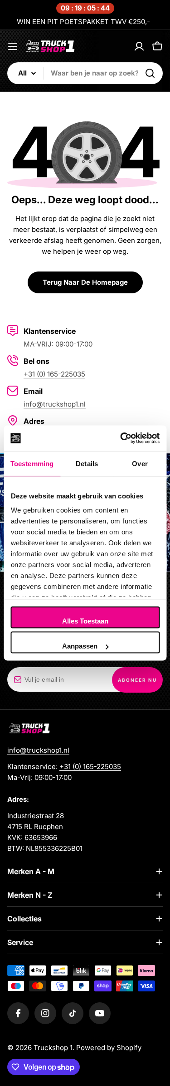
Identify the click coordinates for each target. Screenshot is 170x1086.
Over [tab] (139, 463)
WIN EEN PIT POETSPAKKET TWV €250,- (83, 21)
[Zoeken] (150, 73)
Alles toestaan (85, 620)
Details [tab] (87, 463)
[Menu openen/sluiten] (12, 46)
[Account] (139, 46)
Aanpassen (79, 646)
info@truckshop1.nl (55, 404)
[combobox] (85, 73)
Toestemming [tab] (31, 463)
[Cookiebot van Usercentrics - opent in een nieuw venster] (121, 438)
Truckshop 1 (53, 1047)
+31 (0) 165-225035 (54, 374)
